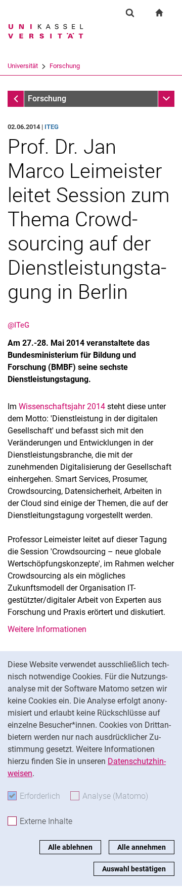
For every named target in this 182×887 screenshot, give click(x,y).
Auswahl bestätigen (134, 869)
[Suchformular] (130, 13)
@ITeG (18, 325)
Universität (23, 66)
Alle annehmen (141, 847)
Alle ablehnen (70, 847)
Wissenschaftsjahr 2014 (62, 406)
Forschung (65, 66)
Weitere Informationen (47, 629)
